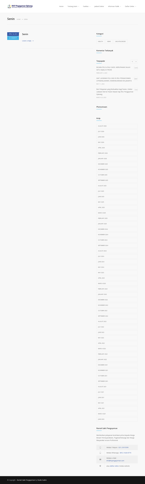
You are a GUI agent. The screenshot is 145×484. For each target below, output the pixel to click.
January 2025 (102, 224)
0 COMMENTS (13, 38)
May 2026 (101, 142)
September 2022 (103, 316)
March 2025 (102, 213)
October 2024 (102, 240)
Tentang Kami (72, 6)
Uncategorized (120, 41)
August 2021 (102, 387)
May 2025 (101, 202)
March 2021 (102, 414)
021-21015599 (123, 447)
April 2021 (101, 408)
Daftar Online (129, 6)
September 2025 (103, 180)
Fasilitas (86, 6)
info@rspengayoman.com (115, 461)
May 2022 (101, 338)
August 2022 (102, 321)
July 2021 (101, 392)
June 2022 (101, 332)
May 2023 (101, 273)
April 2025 (101, 207)
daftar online (114, 466)
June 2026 (101, 137)
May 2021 (101, 403)
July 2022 (101, 327)
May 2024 (101, 267)
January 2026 (102, 158)
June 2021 (101, 397)
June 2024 (101, 262)
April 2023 (101, 278)
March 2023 (102, 283)
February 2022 (103, 354)
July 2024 (101, 256)
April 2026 (101, 148)
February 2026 (103, 153)
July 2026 (101, 131)
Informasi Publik (113, 6)
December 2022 (103, 300)
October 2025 (102, 175)
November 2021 (103, 370)
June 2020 (101, 419)
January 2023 (102, 294)
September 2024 (103, 245)
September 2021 (103, 381)
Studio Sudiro (42, 480)
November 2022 (103, 305)
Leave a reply (26, 41)
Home (61, 6)
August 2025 (102, 186)
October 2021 (102, 376)
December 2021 (103, 365)
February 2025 (103, 218)
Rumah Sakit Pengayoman (26, 480)
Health (100, 41)
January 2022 (102, 359)
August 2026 (102, 126)
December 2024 (103, 229)
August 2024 (102, 251)
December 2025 (103, 164)
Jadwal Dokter (99, 6)
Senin (25, 34)
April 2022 (101, 343)
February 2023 (103, 289)
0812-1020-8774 (125, 453)
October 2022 (102, 311)
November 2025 (103, 169)
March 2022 (102, 349)
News (109, 41)
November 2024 (103, 235)
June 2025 (101, 196)
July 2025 (101, 191)
